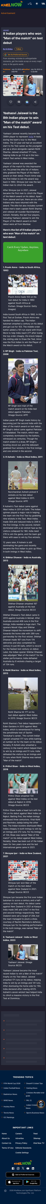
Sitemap (36, 1138)
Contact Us (6, 1143)
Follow (18, 49)
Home (4, 1133)
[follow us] (27, 102)
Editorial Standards (23, 1148)
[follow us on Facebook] (13, 1168)
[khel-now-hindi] (43, 4)
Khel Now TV (38, 1143)
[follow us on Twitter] (23, 1168)
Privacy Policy (21, 1143)
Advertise (19, 1138)
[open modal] (41, 1104)
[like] (11, 102)
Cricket (6, 30)
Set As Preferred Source (17, 55)
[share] (35, 102)
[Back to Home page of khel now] (12, 4)
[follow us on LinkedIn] (32, 1168)
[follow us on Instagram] (18, 1168)
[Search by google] (30, 4)
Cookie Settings (22, 1152)
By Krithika (8, 49)
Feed (35, 1133)
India (31, 136)
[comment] (19, 102)
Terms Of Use (7, 1148)
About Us (6, 1138)
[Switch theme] (36, 4)
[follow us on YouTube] (27, 1168)
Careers (18, 1133)
